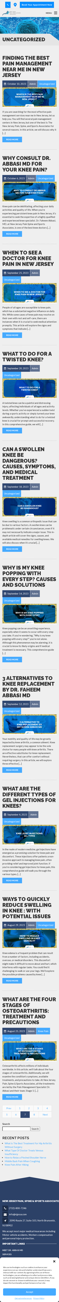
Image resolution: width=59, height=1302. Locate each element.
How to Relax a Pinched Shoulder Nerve (25, 1157)
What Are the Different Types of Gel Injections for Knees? (29, 797)
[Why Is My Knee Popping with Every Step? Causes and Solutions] (29, 613)
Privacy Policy (38, 1298)
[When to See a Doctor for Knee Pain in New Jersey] (29, 292)
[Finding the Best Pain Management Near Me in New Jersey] (29, 97)
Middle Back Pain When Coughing (22, 1161)
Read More (12, 139)
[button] (54, 1261)
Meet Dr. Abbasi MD (12, 1250)
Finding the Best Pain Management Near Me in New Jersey (27, 66)
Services (7, 1254)
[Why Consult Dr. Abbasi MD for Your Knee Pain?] (29, 191)
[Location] (15, 4)
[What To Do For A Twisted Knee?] (29, 388)
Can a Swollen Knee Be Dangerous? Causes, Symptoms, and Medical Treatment (29, 463)
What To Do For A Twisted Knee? (27, 357)
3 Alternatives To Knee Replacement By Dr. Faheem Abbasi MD (28, 686)
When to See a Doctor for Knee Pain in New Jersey (28, 258)
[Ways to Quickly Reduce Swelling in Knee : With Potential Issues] (29, 938)
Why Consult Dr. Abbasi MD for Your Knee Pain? (26, 164)
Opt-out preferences (23, 1298)
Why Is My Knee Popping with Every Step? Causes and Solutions (29, 576)
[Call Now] (8, 5)
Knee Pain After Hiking (17, 1164)
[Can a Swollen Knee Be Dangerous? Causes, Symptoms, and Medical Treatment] (29, 506)
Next (45, 1114)
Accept (29, 1291)
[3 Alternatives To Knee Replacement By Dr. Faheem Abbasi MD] (29, 724)
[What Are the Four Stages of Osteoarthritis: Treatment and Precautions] (29, 1051)
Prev (8, 1108)
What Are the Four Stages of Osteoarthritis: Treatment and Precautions (29, 1010)
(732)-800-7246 (17, 1208)
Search (6, 1123)
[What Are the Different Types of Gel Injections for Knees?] (29, 834)
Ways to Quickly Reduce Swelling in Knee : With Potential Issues (26, 907)
